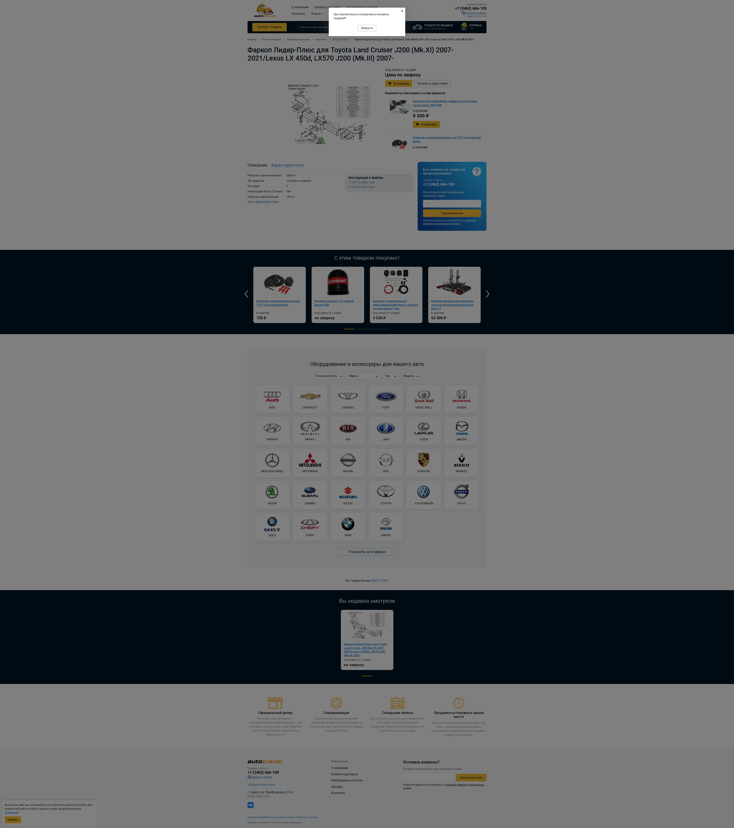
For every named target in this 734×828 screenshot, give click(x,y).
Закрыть (367, 28)
